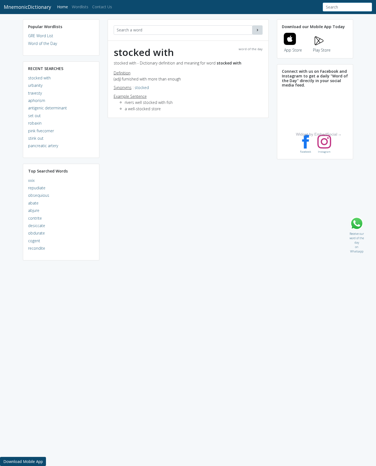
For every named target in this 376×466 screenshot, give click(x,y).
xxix (31, 180)
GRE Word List (40, 35)
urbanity (35, 85)
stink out (35, 138)
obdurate (36, 233)
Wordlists (80, 6)
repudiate (36, 187)
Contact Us (102, 6)
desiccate (36, 225)
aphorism (36, 100)
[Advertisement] (61, 349)
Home (63, 6)
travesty (35, 93)
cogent (34, 240)
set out (34, 115)
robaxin (35, 123)
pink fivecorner (41, 130)
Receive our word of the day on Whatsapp (357, 232)
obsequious (38, 195)
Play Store (322, 50)
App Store (293, 50)
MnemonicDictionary (27, 7)
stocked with (39, 77)
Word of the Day (42, 43)
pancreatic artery (43, 145)
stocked (142, 87)
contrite (35, 218)
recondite (36, 248)
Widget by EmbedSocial (316, 134)
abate (33, 203)
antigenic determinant (47, 108)
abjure (33, 210)
